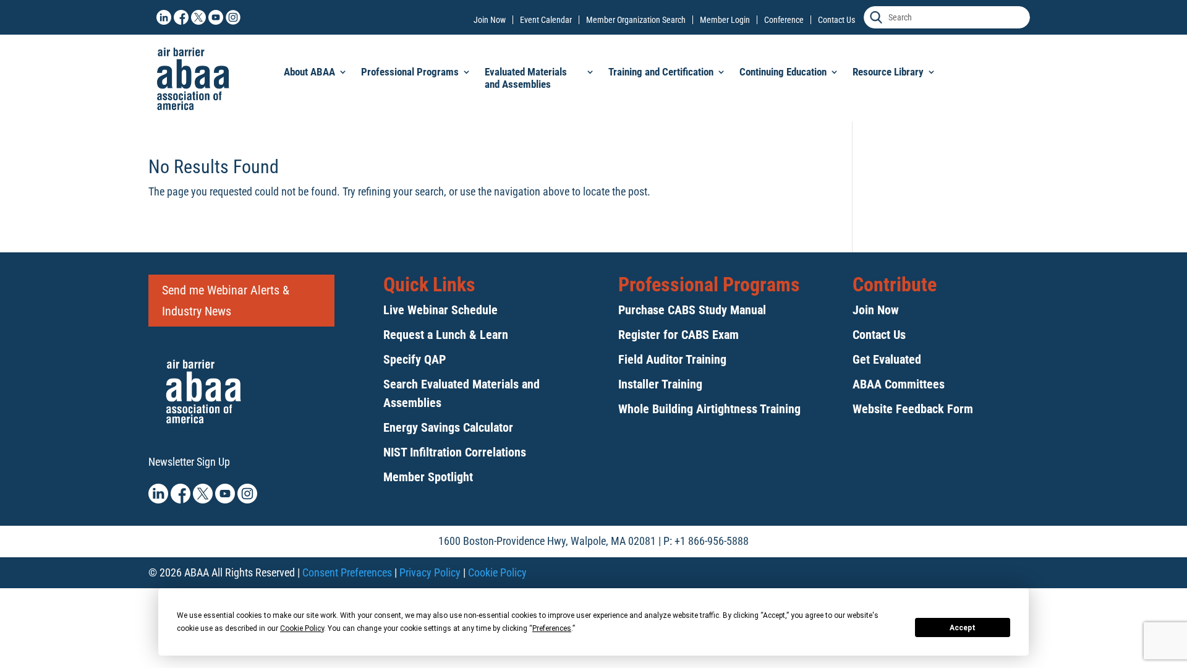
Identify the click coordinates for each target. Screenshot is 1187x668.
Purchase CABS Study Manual (692, 309)
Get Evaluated (887, 359)
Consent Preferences (347, 572)
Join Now (490, 19)
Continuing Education (783, 72)
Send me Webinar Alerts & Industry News (225, 301)
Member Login (725, 19)
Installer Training (660, 384)
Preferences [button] (551, 628)
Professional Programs (410, 72)
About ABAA (309, 72)
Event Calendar (546, 19)
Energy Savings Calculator (448, 427)
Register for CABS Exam (678, 334)
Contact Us (836, 19)
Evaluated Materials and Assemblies (526, 78)
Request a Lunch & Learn (445, 334)
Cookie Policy (497, 572)
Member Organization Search (636, 19)
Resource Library (888, 72)
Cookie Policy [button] (302, 628)
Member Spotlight (428, 476)
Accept (963, 627)
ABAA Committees (899, 384)
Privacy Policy (430, 572)
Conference (784, 19)
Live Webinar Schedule (440, 309)
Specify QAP (414, 359)
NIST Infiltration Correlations (454, 452)
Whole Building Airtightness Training (709, 408)
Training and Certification (660, 72)
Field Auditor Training (672, 359)
